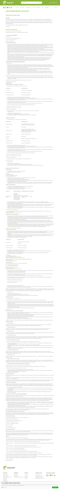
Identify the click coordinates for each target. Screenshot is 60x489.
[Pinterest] (11, 7)
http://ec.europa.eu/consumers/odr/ (18, 431)
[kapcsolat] (50, 2)
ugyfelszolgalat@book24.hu (12, 39)
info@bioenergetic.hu (14, 107)
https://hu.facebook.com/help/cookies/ (12, 209)
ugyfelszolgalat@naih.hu (12, 427)
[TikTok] (9, 7)
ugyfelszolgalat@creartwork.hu (13, 175)
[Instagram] (5, 7)
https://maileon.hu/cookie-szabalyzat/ (19, 257)
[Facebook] (4, 7)
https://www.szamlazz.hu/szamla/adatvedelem (20, 263)
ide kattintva (20, 485)
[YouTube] (7, 7)
